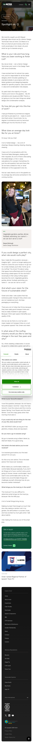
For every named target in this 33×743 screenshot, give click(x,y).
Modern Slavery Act (10, 737)
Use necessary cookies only (16, 392)
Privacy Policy (8, 731)
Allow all (16, 381)
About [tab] (27, 354)
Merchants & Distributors (11, 624)
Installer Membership (10, 627)
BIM (6, 617)
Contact (21, 4)
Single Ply (7, 662)
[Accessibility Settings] (29, 739)
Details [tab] (17, 354)
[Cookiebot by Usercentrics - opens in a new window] (24, 350)
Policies (7, 638)
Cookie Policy (8, 734)
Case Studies (8, 606)
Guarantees (8, 603)
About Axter (8, 599)
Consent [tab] (6, 354)
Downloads (7, 610)
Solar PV (7, 689)
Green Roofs (8, 682)
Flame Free (8, 669)
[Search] (26, 4)
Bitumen (7, 655)
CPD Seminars (8, 620)
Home (6, 596)
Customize (16, 386)
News (6, 631)
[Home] (7, 4)
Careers (7, 642)
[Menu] (29, 4)
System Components (10, 613)
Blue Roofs (7, 686)
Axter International (10, 697)
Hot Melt (7, 658)
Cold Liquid (8, 665)
